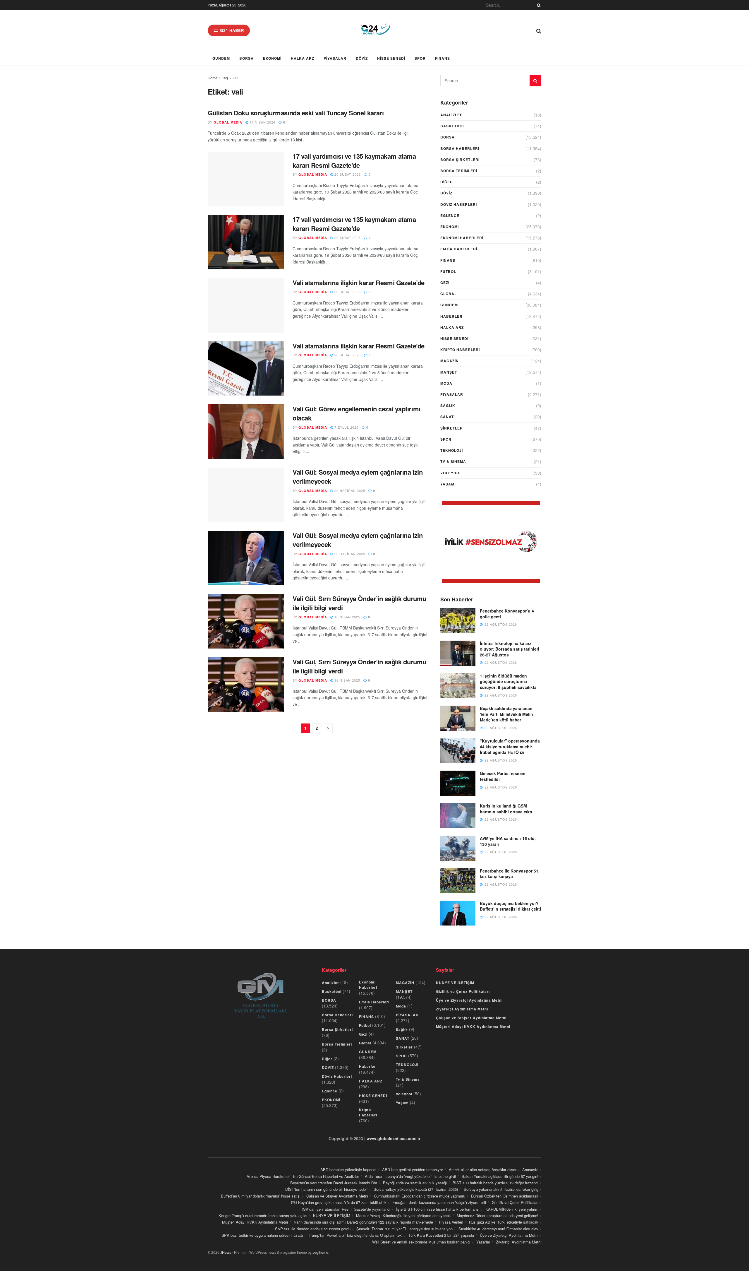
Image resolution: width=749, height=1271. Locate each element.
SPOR (420, 58)
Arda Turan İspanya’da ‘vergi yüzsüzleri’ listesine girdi (410, 1176)
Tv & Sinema (453, 461)
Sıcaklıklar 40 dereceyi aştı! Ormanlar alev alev (498, 1228)
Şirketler (451, 428)
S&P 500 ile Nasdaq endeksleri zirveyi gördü (313, 1228)
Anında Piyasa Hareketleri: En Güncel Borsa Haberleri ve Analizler (303, 1176)
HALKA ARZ (302, 58)
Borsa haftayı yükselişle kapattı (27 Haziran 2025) (416, 1189)
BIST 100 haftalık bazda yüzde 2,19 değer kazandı (495, 1183)
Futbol (448, 271)
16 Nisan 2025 (346, 617)
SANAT (447, 416)
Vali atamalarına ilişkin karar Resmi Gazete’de (359, 282)
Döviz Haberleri (458, 204)
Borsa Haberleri (459, 148)
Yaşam (447, 484)
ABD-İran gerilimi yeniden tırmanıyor (412, 1169)
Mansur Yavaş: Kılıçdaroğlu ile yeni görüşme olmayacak (403, 1215)
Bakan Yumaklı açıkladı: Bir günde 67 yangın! (500, 1176)
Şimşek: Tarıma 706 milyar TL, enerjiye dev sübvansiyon (404, 1228)
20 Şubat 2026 (347, 174)
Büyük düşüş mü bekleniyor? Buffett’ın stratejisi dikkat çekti (510, 906)
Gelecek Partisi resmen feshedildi (502, 776)
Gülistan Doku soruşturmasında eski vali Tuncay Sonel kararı (296, 112)
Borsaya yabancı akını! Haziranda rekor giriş (501, 1189)
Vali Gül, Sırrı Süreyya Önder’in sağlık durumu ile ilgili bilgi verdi (359, 603)
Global (448, 293)
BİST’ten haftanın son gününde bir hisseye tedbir (326, 1189)
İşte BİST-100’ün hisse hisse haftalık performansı (438, 1209)
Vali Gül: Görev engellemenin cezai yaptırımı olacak (356, 413)
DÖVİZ (362, 58)
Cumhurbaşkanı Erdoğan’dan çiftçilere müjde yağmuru (419, 1196)
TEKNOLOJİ (451, 450)
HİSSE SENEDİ (391, 58)
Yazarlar (483, 1242)
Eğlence (449, 215)
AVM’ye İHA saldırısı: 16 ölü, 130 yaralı (508, 841)
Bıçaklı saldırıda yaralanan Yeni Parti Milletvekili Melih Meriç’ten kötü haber (506, 714)
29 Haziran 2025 (349, 490)
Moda (446, 383)
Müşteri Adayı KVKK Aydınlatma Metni (473, 1026)
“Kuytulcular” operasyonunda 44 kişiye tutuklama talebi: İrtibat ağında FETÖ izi (510, 746)
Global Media (228, 122)
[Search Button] (538, 5)
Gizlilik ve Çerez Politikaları (463, 991)
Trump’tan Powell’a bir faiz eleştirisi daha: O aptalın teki (356, 1235)
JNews (225, 1252)
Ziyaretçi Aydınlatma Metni (462, 1009)
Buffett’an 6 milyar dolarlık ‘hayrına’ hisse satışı (260, 1196)
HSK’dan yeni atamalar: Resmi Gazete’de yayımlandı (345, 1209)
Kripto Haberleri (460, 349)
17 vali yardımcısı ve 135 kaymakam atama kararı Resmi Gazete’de (354, 160)
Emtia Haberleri (458, 249)
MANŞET (448, 372)
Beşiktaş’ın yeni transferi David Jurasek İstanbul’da (333, 1183)
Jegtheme (320, 1252)
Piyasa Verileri (451, 1222)
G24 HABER (231, 30)
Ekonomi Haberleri (461, 237)
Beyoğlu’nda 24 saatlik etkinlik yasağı (415, 1183)
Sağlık (447, 405)
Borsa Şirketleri (460, 159)
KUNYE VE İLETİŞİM (455, 982)
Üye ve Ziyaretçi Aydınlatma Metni (469, 1000)
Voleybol (451, 472)
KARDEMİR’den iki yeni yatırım (511, 1209)
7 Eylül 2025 (345, 427)
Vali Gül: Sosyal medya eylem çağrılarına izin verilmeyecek (357, 476)
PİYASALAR (335, 58)
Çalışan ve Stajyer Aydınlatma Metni (471, 1017)
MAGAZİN (449, 360)
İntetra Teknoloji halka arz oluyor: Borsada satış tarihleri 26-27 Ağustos (509, 649)
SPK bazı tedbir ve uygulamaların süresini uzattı (262, 1235)
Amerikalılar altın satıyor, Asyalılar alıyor (482, 1169)
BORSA (246, 58)
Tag (225, 77)
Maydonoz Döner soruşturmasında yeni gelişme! (497, 1215)
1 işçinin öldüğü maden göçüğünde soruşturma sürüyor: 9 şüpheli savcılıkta (508, 681)
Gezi (444, 282)
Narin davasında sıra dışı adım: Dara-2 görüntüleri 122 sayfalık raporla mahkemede (363, 1222)
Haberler (451, 316)
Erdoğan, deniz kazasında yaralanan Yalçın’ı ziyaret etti (439, 1202)
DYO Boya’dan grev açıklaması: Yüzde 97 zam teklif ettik (337, 1202)
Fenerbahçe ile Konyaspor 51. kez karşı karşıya (510, 874)
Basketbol (452, 126)
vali (235, 77)
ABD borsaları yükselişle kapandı (348, 1169)
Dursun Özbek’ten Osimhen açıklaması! (504, 1196)
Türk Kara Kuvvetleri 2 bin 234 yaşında (441, 1235)
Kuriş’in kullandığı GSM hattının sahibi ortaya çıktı (506, 809)
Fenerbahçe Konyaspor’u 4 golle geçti (507, 614)
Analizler (451, 114)
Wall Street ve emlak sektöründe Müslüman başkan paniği (421, 1242)
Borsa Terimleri (458, 170)
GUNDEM (221, 58)
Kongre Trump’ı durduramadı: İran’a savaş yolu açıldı (263, 1215)
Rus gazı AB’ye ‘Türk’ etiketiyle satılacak (503, 1222)
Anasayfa (530, 1169)
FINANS (442, 58)
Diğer (446, 181)
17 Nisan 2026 (261, 122)
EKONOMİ (272, 58)
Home (212, 77)
